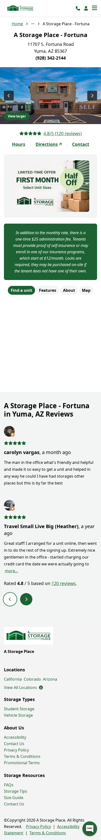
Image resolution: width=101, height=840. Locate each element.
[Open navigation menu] (94, 8)
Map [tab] (86, 290)
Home (17, 23)
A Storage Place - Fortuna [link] (66, 23)
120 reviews (63, 583)
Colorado (32, 679)
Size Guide (13, 797)
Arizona (50, 679)
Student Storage (19, 709)
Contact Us (14, 743)
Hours (18, 144)
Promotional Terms (22, 762)
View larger (17, 116)
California (13, 679)
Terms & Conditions (22, 756)
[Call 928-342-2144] (78, 8)
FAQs (8, 785)
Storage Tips (15, 791)
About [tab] (69, 290)
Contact (80, 144)
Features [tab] (47, 290)
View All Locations (23, 687)
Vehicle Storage (18, 715)
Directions (47, 144)
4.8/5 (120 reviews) (62, 133)
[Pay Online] (86, 8)
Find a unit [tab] (21, 290)
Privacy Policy (16, 750)
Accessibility (15, 737)
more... (11, 570)
